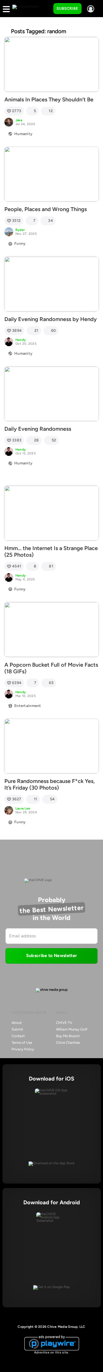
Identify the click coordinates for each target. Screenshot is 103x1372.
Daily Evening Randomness (37, 428)
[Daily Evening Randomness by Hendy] (51, 284)
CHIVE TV (64, 1023)
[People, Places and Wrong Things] (51, 174)
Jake (19, 120)
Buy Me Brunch (68, 1036)
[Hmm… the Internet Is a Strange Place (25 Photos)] (51, 513)
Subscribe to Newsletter (51, 955)
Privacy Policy (23, 1049)
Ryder (20, 230)
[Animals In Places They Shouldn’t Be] (51, 64)
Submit (17, 1029)
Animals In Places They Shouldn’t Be (48, 99)
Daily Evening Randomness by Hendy (50, 319)
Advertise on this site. (51, 1352)
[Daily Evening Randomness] (51, 394)
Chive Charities (68, 1042)
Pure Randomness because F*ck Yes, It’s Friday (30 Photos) (49, 784)
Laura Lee (22, 808)
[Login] (90, 8)
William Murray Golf (71, 1029)
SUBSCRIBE (67, 8)
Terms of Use (22, 1042)
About (17, 1023)
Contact (18, 1036)
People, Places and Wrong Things (45, 209)
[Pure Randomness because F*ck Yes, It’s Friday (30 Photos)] (51, 746)
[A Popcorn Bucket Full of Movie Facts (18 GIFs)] (51, 629)
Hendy (20, 340)
